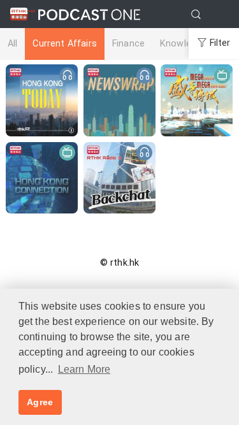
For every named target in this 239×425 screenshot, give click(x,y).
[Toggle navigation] (219, 14)
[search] (196, 14)
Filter (220, 43)
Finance (128, 43)
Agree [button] (40, 402)
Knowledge (183, 43)
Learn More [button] (84, 369)
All (12, 43)
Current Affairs (64, 43)
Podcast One (89, 14)
